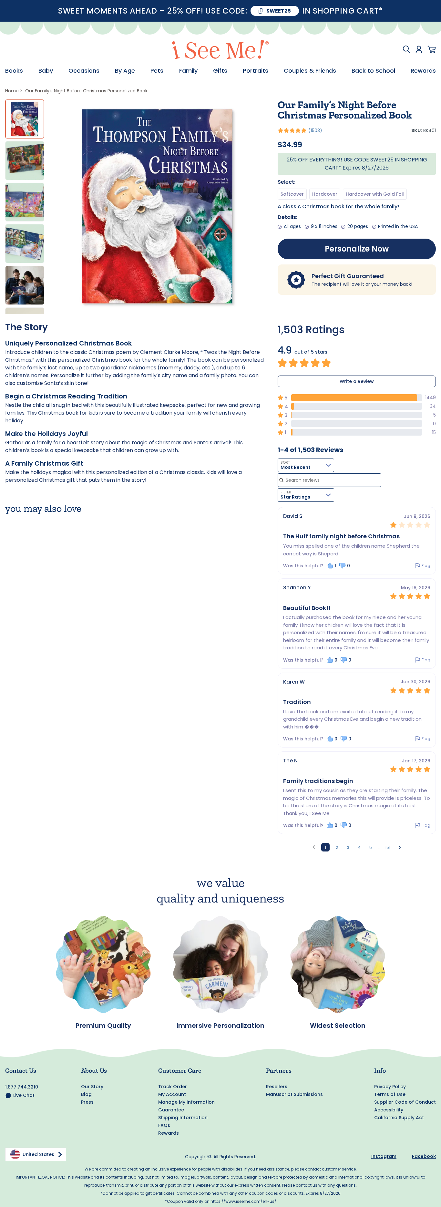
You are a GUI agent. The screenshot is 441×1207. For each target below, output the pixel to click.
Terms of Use (389, 1094)
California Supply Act (399, 1117)
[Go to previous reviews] (313, 847)
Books (14, 71)
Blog (86, 1094)
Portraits (255, 71)
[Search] (406, 49)
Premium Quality (103, 1025)
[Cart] (431, 49)
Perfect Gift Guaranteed (348, 276)
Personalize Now (357, 248)
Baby (45, 71)
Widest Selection (337, 1025)
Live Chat (24, 1095)
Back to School (373, 71)
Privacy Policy (390, 1086)
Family (188, 71)
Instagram (383, 1156)
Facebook (424, 1156)
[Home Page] (220, 49)
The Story (26, 327)
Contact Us (20, 1070)
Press (87, 1102)
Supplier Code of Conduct (405, 1102)
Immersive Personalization (220, 1025)
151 (387, 847)
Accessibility (388, 1110)
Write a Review (357, 381)
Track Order (172, 1086)
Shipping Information (183, 1117)
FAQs (164, 1125)
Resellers (276, 1086)
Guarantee (171, 1110)
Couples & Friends (310, 71)
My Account (172, 1094)
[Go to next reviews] (399, 847)
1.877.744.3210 (21, 1087)
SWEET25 (278, 11)
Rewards (423, 71)
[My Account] (418, 49)
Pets (156, 71)
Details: (287, 217)
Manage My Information (186, 1102)
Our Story (92, 1086)
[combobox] (306, 465)
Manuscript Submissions (294, 1094)
